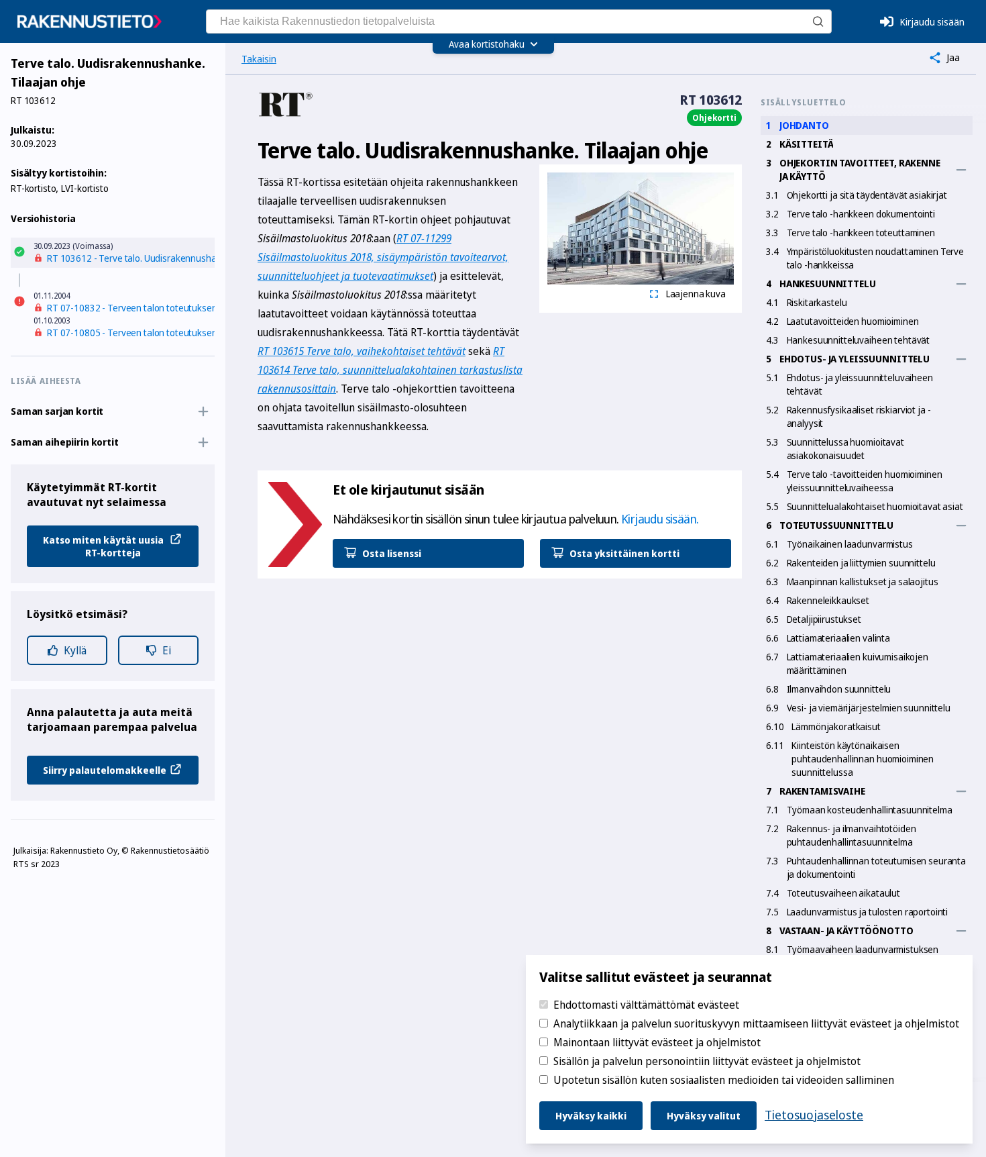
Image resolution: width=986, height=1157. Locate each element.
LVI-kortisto (84, 188)
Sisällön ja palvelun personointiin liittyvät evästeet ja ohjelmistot (707, 1061)
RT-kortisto (33, 188)
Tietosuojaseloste (814, 1115)
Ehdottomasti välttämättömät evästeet (646, 1004)
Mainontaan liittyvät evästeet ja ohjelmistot (657, 1042)
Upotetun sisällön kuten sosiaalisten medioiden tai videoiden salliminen (723, 1079)
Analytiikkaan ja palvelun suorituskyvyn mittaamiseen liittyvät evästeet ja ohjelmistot (756, 1023)
